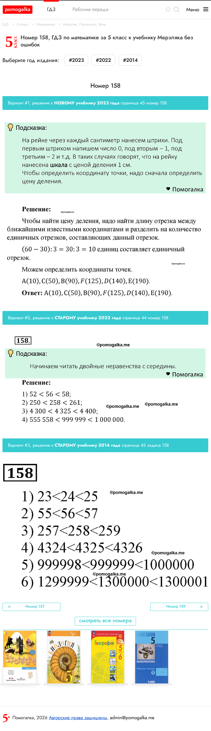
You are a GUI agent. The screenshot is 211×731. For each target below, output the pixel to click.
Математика (46, 24)
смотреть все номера (105, 620)
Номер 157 (35, 606)
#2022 (103, 60)
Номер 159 (176, 606)
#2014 (130, 60)
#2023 (76, 60)
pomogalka (17, 9)
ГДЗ (5, 24)
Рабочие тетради (91, 9)
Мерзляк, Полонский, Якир (84, 24)
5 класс (22, 24)
